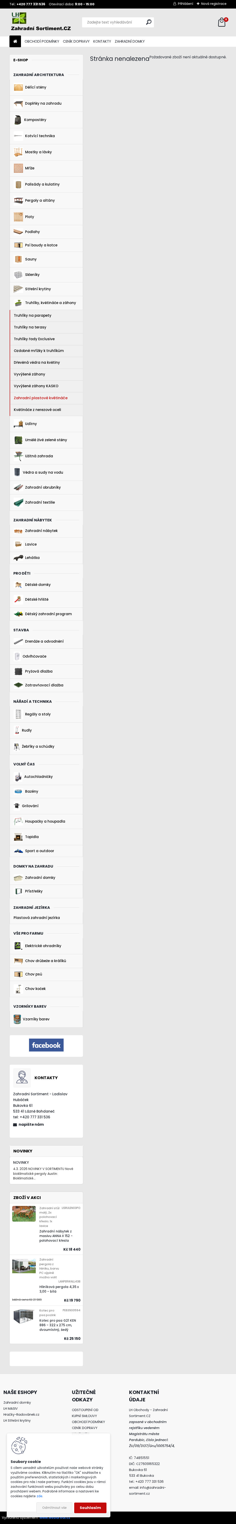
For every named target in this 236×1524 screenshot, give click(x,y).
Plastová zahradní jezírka (37, 917)
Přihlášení (185, 3)
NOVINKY (21, 1162)
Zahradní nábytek (41, 530)
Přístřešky (34, 891)
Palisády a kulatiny (42, 184)
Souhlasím (90, 1507)
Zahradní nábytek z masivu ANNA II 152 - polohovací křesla (56, 1236)
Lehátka (32, 557)
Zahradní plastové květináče (41, 398)
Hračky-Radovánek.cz (21, 1414)
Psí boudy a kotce (41, 245)
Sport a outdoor (39, 850)
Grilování (30, 805)
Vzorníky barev (36, 1019)
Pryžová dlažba (39, 671)
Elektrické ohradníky (43, 945)
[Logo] (41, 22)
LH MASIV (10, 1408)
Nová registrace (214, 3)
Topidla (32, 836)
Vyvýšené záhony (29, 374)
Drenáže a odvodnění (44, 641)
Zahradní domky (40, 877)
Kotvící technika (40, 135)
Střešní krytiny (38, 288)
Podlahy (32, 231)
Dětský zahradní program (48, 613)
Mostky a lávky (38, 152)
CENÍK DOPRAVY (76, 41)
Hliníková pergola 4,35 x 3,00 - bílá (59, 1289)
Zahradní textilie (40, 502)
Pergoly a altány (40, 200)
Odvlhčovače (34, 656)
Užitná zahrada (39, 456)
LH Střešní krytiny (17, 1420)
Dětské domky (38, 584)
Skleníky (32, 274)
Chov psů (33, 974)
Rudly (27, 730)
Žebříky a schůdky (38, 746)
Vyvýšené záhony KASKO (36, 386)
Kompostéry (35, 119)
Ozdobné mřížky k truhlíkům (39, 350)
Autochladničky (38, 776)
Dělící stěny (35, 87)
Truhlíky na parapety (32, 315)
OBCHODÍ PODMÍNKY (42, 41)
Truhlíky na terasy (30, 327)
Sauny (31, 259)
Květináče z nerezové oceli (37, 409)
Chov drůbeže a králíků (45, 960)
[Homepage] (15, 41)
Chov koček (35, 988)
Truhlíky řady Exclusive (34, 339)
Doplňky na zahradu (43, 103)
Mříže (29, 168)
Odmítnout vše (54, 1508)
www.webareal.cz (54, 1517)
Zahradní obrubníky (43, 487)
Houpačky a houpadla (45, 821)
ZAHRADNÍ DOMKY (130, 41)
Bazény (31, 791)
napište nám (31, 1124)
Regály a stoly (38, 714)
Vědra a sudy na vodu (43, 472)
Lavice (31, 544)
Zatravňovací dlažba (44, 685)
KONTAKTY (102, 41)
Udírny (31, 423)
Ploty (29, 216)
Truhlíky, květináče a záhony (50, 302)
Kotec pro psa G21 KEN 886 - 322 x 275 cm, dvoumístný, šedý (57, 1325)
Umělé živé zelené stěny (46, 439)
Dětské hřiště (36, 599)
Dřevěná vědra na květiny (37, 362)
